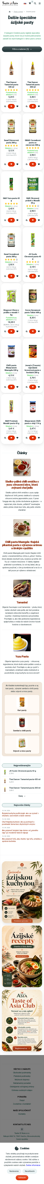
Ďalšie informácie (33, 1165)
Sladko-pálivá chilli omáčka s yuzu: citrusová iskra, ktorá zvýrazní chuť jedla (22, 485)
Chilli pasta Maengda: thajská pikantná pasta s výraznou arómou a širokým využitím (22, 545)
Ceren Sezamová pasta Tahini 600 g (33, 311)
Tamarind (22, 602)
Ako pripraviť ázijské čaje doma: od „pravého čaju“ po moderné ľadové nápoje (20, 831)
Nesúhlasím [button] (30, 1171)
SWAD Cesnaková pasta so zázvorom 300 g (32, 142)
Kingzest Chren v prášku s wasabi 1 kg (11, 312)
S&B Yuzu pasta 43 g (11, 199)
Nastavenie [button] (14, 1171)
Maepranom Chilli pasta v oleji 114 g (33, 422)
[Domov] (10, 3)
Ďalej (21, 796)
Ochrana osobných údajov (22, 1090)
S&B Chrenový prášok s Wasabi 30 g (32, 200)
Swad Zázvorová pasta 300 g (11, 141)
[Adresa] (22, 1129)
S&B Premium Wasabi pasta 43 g (11, 422)
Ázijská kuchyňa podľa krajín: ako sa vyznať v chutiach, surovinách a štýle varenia (20, 814)
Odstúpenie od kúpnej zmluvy (22, 1087)
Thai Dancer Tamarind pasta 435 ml (11, 84)
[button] (5, 106)
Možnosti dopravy (22, 1080)
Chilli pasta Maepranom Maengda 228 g (11, 367)
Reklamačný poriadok (22, 1083)
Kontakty (22, 1114)
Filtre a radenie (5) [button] (20, 49)
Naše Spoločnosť (22, 1110)
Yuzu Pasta (22, 656)
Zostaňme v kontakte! (22, 1104)
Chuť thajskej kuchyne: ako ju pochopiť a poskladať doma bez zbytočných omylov (18, 823)
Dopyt (22, 1100)
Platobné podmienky (22, 1076)
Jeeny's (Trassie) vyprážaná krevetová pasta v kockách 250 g (33, 369)
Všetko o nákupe (22, 1069)
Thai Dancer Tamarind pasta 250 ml (33, 84)
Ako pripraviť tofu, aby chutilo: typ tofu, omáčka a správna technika (22, 840)
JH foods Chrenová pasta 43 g (32, 256)
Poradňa (22, 1097)
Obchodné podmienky (22, 1073)
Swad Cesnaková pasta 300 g (11, 255)
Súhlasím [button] (22, 1178)
